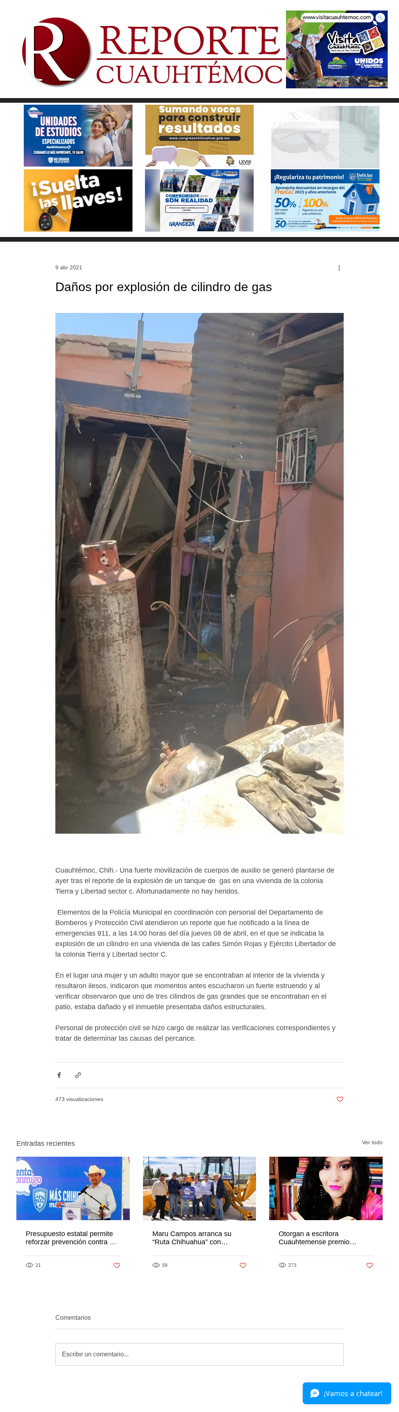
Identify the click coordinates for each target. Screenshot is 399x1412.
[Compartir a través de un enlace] (78, 1075)
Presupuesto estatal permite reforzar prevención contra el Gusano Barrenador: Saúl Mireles (70, 1238)
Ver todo (372, 1142)
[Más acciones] (339, 267)
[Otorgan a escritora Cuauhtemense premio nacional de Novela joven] (326, 1188)
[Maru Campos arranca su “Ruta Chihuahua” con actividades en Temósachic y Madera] (199, 1189)
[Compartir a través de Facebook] (59, 1075)
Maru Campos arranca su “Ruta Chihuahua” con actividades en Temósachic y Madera (197, 1238)
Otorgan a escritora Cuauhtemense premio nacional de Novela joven (318, 1238)
